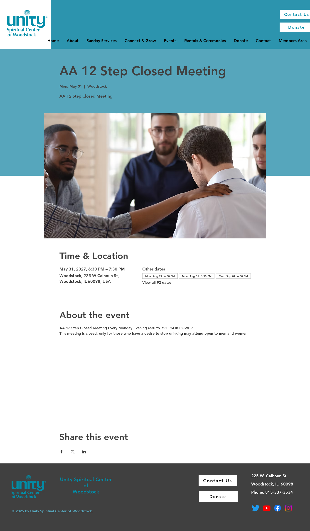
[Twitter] (255, 508)
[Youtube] (266, 508)
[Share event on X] (73, 451)
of (86, 486)
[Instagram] (288, 508)
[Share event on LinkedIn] (84, 451)
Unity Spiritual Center (86, 479)
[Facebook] (277, 508)
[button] (72, 41)
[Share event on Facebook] (61, 451)
